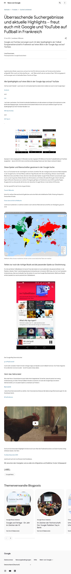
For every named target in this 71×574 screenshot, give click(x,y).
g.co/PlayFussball (9, 361)
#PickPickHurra (8, 397)
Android (6, 90)
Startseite (7, 9)
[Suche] (60, 3)
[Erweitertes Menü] (65, 3)
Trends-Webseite (9, 190)
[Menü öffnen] (5, 3)
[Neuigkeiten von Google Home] (14, 3)
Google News (10, 474)
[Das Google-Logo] (7, 554)
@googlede (7, 387)
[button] (66, 38)
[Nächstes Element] (10, 538)
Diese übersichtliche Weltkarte (13, 200)
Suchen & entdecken (26, 9)
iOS (5, 98)
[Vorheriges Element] (6, 538)
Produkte (14, 9)
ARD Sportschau (9, 110)
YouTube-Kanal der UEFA (11, 455)
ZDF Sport (7, 119)
